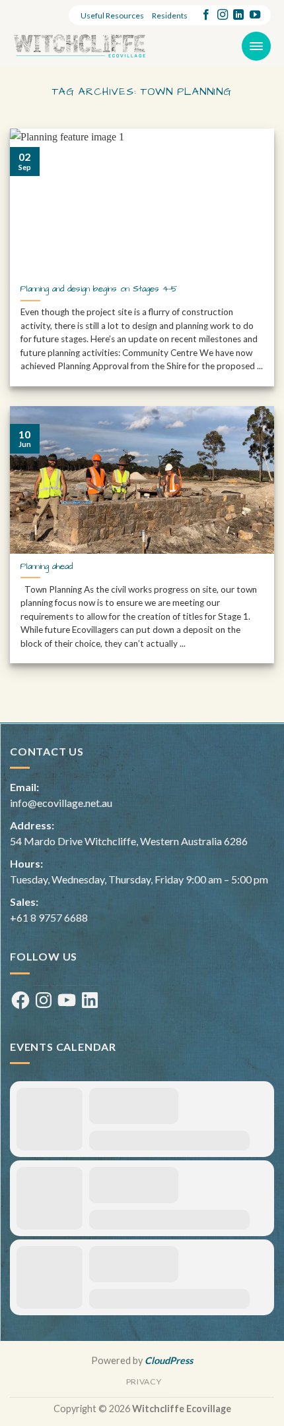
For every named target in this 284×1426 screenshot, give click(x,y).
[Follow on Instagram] (222, 15)
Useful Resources (112, 15)
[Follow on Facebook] (206, 15)
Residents (170, 15)
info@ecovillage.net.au (61, 802)
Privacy (143, 1381)
